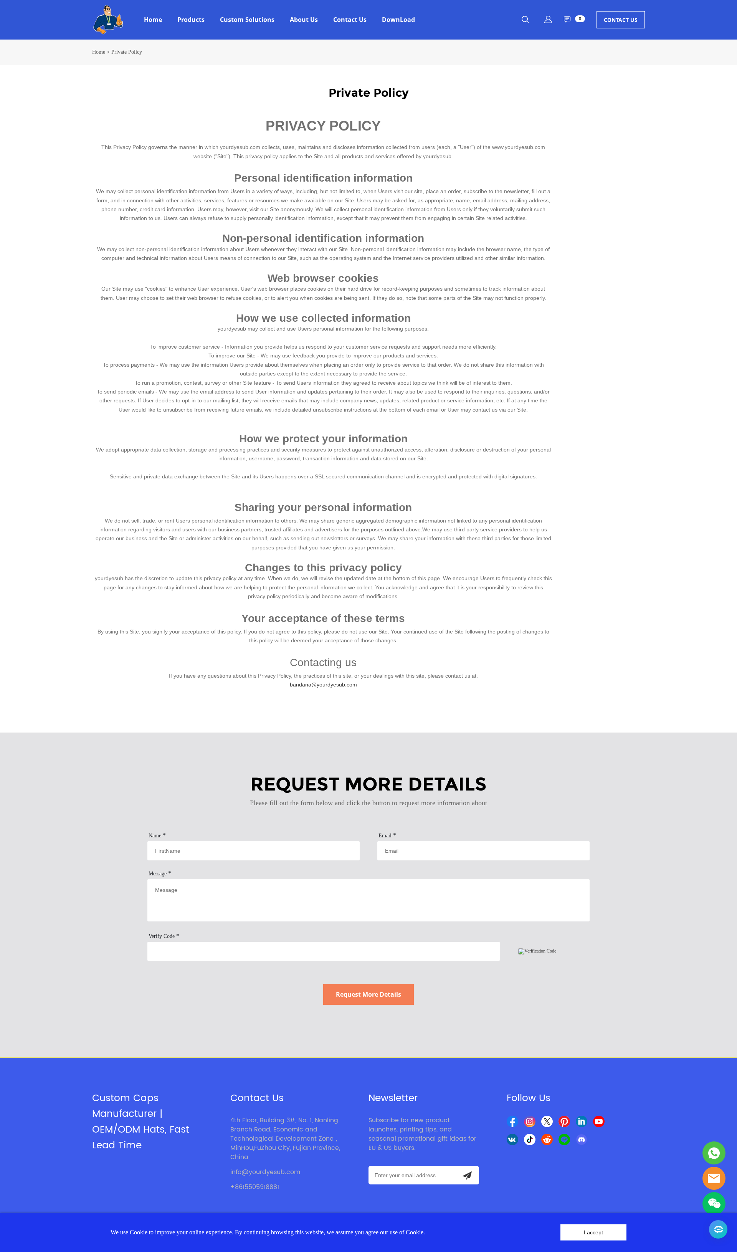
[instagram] (529, 1121)
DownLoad (398, 19)
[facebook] (512, 1121)
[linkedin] (581, 1121)
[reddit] (547, 1139)
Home (153, 19)
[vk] (512, 1139)
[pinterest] (564, 1121)
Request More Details (368, 994)
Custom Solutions (247, 19)
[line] (564, 1139)
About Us (304, 19)
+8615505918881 (254, 1187)
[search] (525, 20)
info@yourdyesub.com (265, 1172)
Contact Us (350, 19)
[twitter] (547, 1121)
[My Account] (548, 19)
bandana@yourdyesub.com (323, 684)
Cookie (138, 1232)
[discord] (581, 1139)
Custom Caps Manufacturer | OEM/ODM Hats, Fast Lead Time (140, 1121)
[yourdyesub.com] (713, 1152)
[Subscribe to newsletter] (467, 1175)
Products (191, 19)
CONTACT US (621, 19)
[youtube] (599, 1121)
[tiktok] (529, 1139)
